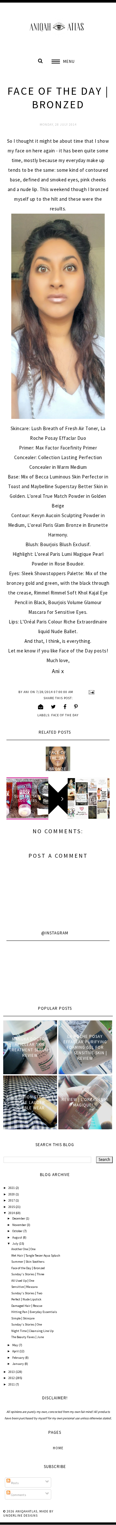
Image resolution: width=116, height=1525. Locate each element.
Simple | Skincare (22, 1318)
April (15, 1351)
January (18, 1364)
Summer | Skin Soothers (27, 1262)
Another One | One (23, 1249)
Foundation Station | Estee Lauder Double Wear (29, 1102)
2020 (11, 1194)
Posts (14, 1483)
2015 (11, 1207)
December (19, 1218)
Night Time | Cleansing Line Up (32, 1331)
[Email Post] (90, 692)
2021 (11, 1188)
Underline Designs (20, 1515)
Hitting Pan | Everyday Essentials (34, 1312)
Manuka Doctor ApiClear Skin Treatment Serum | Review (30, 1047)
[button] (63, 61)
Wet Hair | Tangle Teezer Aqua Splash (35, 1255)
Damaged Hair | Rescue (26, 1306)
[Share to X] (53, 706)
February (18, 1358)
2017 (11, 1200)
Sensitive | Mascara (24, 1287)
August (17, 1237)
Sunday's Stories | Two (26, 1293)
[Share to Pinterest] (76, 706)
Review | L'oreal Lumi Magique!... (85, 1102)
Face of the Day (65, 715)
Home (58, 1448)
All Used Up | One (22, 1281)
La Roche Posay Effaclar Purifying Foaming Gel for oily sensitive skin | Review (85, 1047)
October (17, 1231)
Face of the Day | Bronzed (58, 763)
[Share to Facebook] (65, 706)
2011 (11, 1384)
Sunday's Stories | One (26, 1324)
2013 (11, 1372)
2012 (11, 1378)
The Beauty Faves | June (27, 1337)
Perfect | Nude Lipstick (26, 1299)
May (15, 1345)
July (15, 1243)
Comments (18, 1495)
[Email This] (41, 706)
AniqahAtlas (26, 1511)
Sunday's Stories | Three (27, 1274)
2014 (11, 1213)
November (19, 1225)
